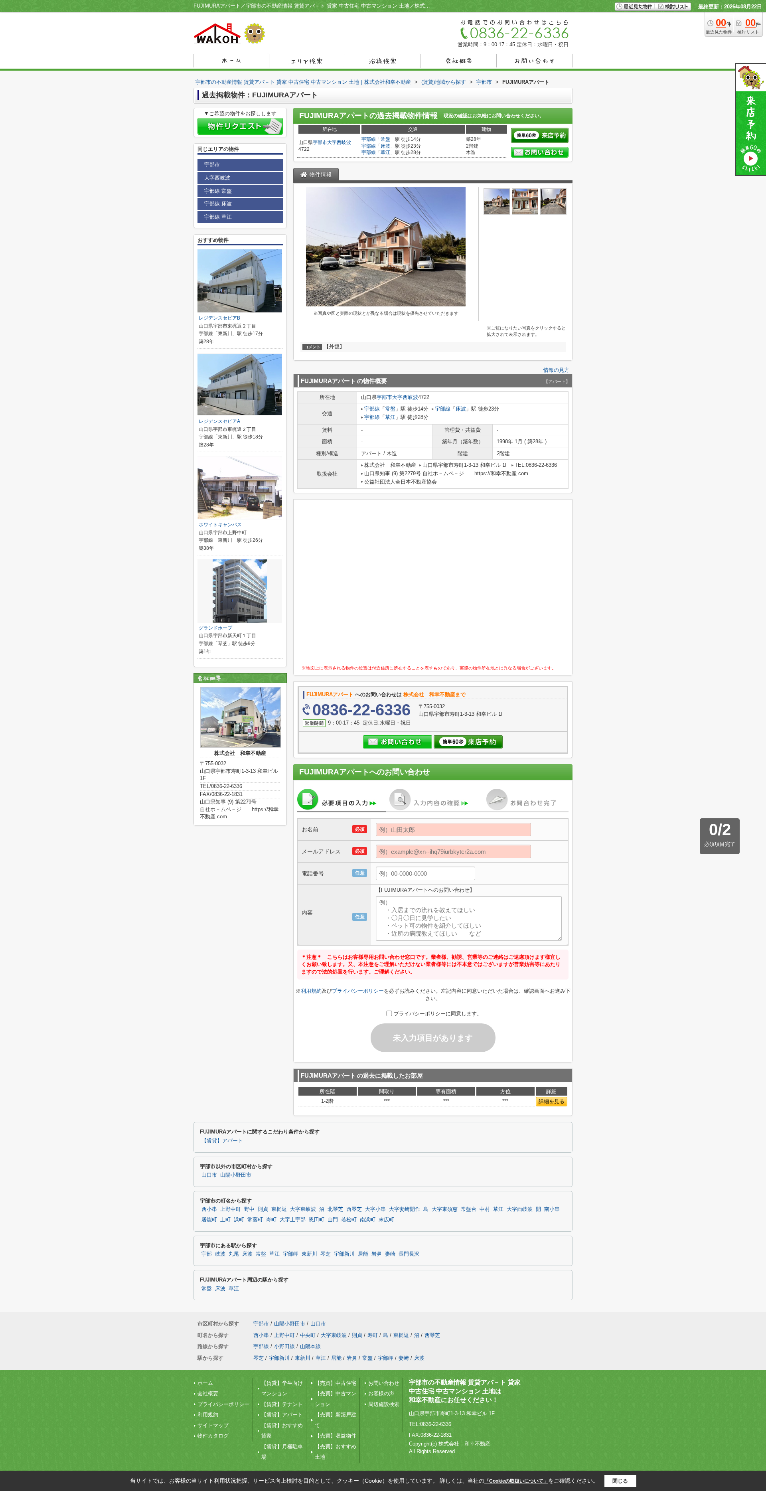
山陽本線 (310, 1346)
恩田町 (316, 1219)
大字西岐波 (339, 142)
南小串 (552, 1209)
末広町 (386, 1219)
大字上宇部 (293, 1219)
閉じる (620, 1481)
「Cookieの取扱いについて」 (516, 1481)
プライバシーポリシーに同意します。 (438, 1014)
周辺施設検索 (383, 1404)
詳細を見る (552, 1101)
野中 (249, 1209)
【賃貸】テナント (282, 1404)
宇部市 (320, 142)
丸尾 (234, 1254)
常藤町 (255, 1219)
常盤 (385, 139)
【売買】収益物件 (335, 1436)
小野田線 (284, 1346)
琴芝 (325, 1254)
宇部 (206, 1254)
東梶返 (279, 1209)
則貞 (263, 1209)
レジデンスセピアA (219, 421)
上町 (225, 1219)
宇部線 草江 (218, 217)
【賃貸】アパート (222, 1140)
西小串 (209, 1209)
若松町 (349, 1219)
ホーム (205, 1383)
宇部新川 (344, 1254)
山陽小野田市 (235, 1175)
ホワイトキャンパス (220, 524)
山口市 (209, 1175)
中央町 (308, 1335)
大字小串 (375, 1209)
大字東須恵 (445, 1209)
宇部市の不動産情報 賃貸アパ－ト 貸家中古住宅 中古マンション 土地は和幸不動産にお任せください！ (465, 1391)
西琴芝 (354, 1209)
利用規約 (311, 991)
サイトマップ (213, 1425)
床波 (385, 146)
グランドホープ (215, 628)
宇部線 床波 (218, 204)
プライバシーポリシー (358, 991)
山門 (333, 1219)
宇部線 (368, 139)
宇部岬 (290, 1254)
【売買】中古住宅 (335, 1383)
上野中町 (230, 1209)
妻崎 (390, 1254)
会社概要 (207, 1393)
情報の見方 (556, 370)
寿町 (271, 1219)
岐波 (220, 1254)
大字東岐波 (303, 1209)
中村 (485, 1209)
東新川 (309, 1254)
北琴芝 (335, 1209)
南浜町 (367, 1219)
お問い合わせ (383, 1383)
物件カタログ (213, 1436)
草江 (385, 152)
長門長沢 (409, 1254)
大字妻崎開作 (404, 1209)
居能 (363, 1254)
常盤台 (468, 1209)
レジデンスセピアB (219, 318)
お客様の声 (381, 1393)
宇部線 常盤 (218, 191)
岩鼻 (376, 1254)
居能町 (209, 1219)
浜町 (239, 1219)
